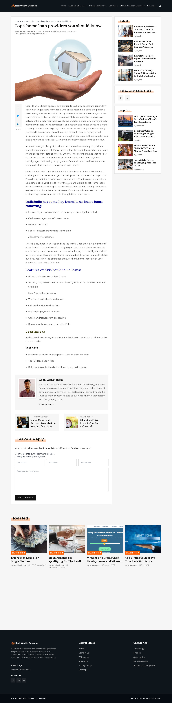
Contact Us (84, 653)
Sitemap (83, 670)
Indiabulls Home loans (50, 179)
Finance (137, 653)
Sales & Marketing (96, 6)
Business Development (144, 665)
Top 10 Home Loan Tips (41, 361)
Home (17, 21)
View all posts (46, 404)
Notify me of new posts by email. (31, 456)
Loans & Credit (28, 21)
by (138, 36)
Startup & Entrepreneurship (131, 6)
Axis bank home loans (79, 259)
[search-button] (160, 6)
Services (150, 6)
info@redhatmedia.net (20, 669)
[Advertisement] (81, 610)
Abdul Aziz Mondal (25, 32)
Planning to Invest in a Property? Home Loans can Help (58, 354)
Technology (139, 649)
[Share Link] (18, 107)
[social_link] (120, 97)
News (63, 6)
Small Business (140, 661)
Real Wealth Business (24, 698)
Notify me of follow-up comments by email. (36, 454)
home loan (31, 150)
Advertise (83, 661)
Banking (112, 6)
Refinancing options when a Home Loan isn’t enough (57, 367)
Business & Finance (77, 6)
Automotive (139, 657)
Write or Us (84, 657)
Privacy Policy (85, 665)
